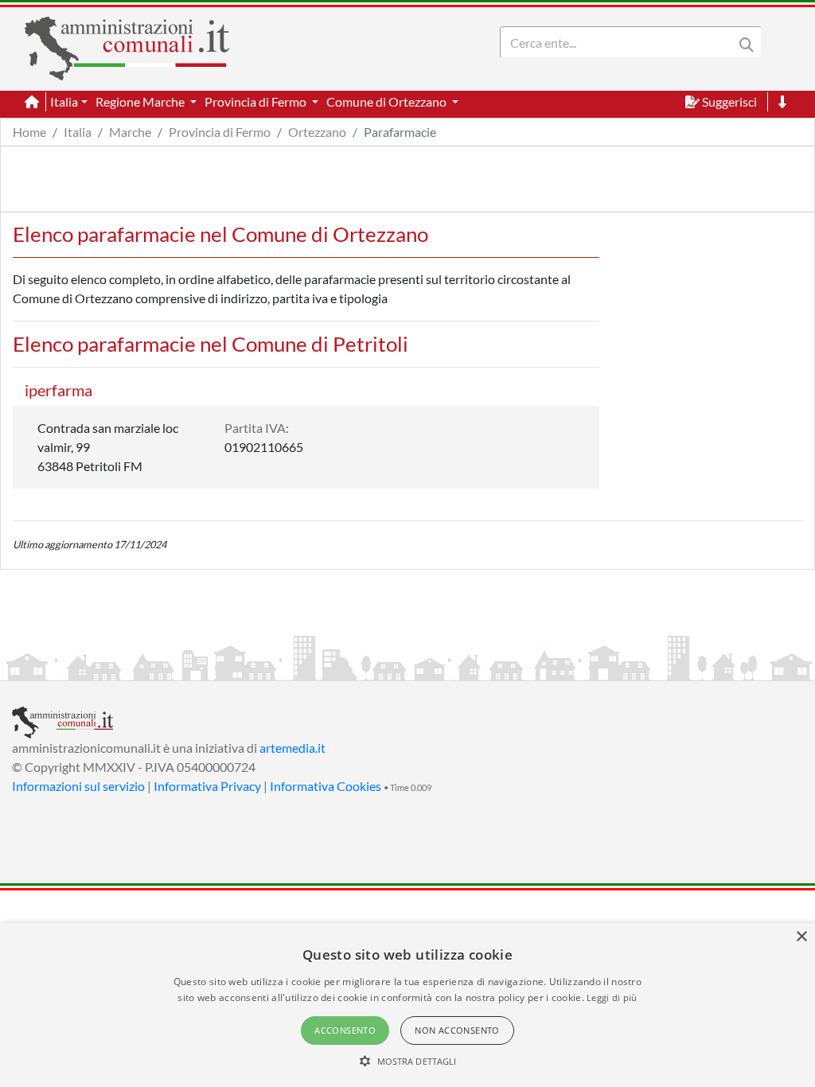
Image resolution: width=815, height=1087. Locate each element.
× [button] (801, 937)
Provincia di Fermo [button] (257, 101)
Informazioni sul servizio (78, 785)
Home (29, 131)
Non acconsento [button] (457, 1030)
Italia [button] (64, 101)
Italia (78, 131)
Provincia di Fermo (220, 131)
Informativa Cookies (325, 785)
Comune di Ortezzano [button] (387, 101)
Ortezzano (317, 131)
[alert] (407, 1005)
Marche (130, 131)
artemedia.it (292, 747)
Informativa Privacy (207, 785)
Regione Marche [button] (141, 101)
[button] (408, 1061)
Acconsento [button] (345, 1030)
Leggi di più (612, 997)
